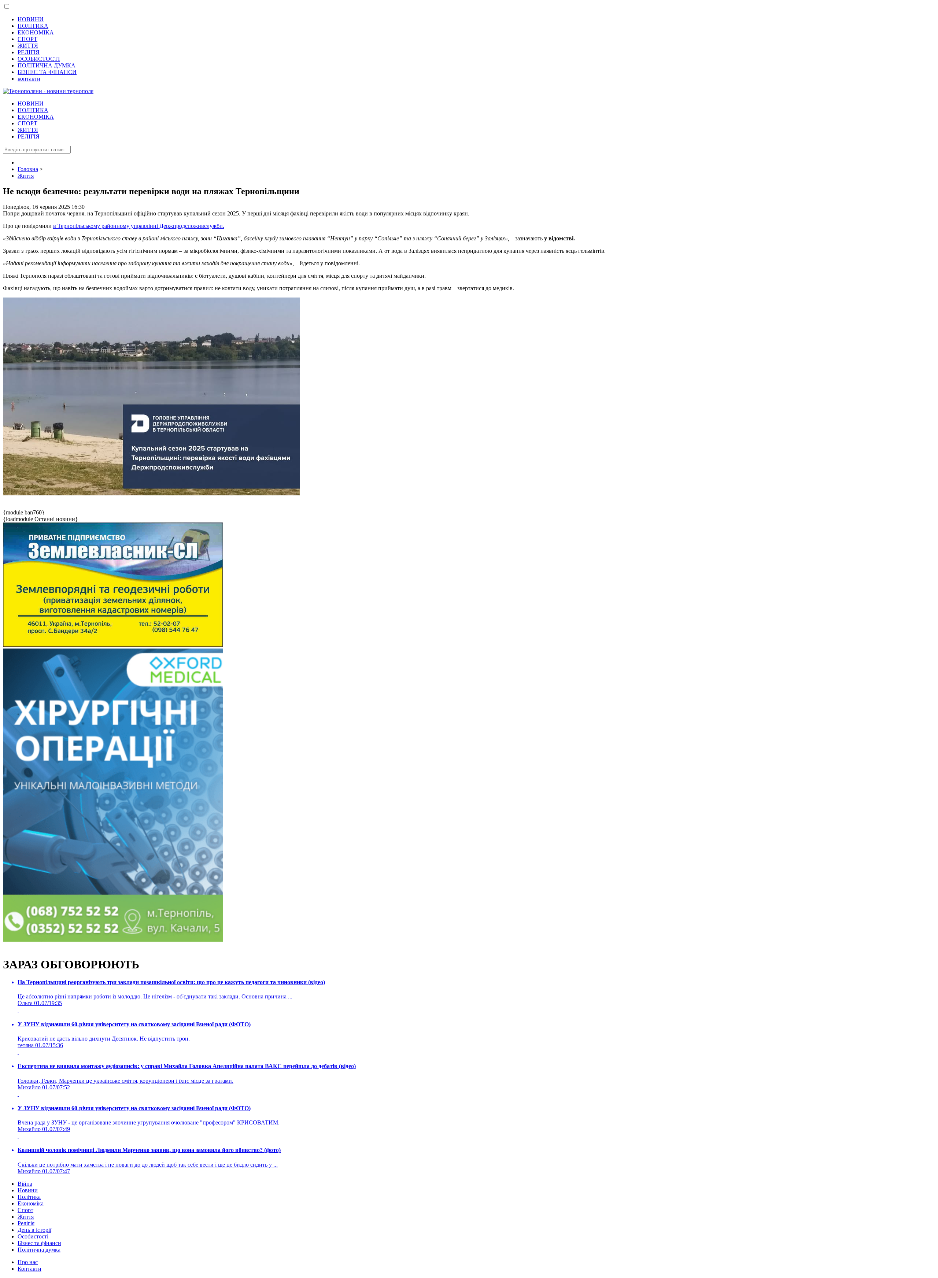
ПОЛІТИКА (33, 26)
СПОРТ (27, 39)
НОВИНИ (31, 19)
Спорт (25, 1210)
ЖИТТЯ (28, 46)
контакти (29, 78)
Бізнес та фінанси (39, 1243)
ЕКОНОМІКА (36, 32)
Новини (28, 1190)
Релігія (26, 1223)
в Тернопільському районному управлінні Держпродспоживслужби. (138, 226)
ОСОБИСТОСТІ (39, 59)
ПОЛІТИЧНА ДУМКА (46, 65)
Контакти (29, 1269)
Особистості (33, 1236)
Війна (25, 1184)
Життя (26, 1217)
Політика (29, 1197)
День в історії (34, 1230)
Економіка (31, 1203)
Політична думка (39, 1249)
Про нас (28, 1262)
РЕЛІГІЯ (29, 52)
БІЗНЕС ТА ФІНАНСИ (47, 72)
